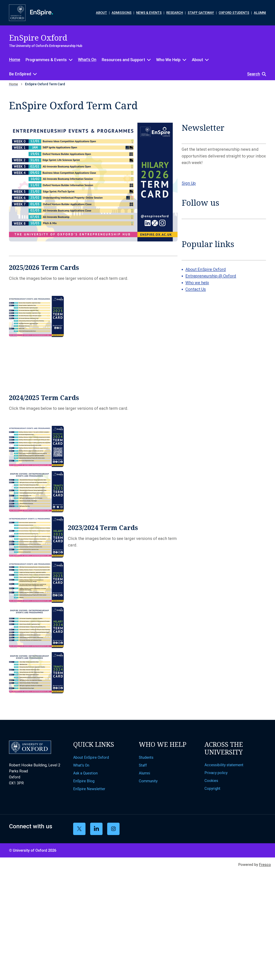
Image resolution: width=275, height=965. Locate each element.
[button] (254, 74)
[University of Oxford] (17, 12)
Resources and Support (123, 59)
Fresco (265, 864)
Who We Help (168, 59)
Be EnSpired (20, 74)
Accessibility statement (223, 765)
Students (146, 757)
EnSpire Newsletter (89, 789)
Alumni (144, 773)
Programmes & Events (46, 59)
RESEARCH (174, 13)
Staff (143, 765)
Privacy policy (215, 773)
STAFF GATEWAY (201, 13)
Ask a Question (85, 773)
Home (14, 59)
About (197, 59)
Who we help (197, 282)
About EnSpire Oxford (205, 269)
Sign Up (189, 183)
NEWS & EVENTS (149, 13)
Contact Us (195, 289)
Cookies (211, 780)
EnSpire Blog (83, 781)
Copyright (212, 788)
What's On (87, 59)
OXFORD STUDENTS (234, 13)
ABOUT (101, 13)
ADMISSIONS (122, 13)
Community (148, 781)
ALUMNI (260, 13)
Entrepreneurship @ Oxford (210, 276)
